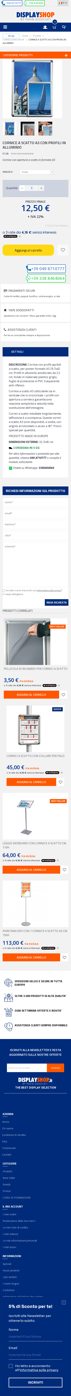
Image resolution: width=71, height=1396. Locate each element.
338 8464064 (36, 3)
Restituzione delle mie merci (19, 1221)
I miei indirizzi (10, 1234)
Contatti (7, 1154)
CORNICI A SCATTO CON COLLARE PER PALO (35, 756)
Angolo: (8, 171)
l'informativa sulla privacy (49, 590)
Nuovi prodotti (11, 1270)
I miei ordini (9, 1214)
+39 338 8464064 (47, 278)
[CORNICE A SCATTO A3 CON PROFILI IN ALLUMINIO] (10, 129)
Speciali (7, 1263)
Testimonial (9, 1148)
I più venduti (10, 1277)
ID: (4, 153)
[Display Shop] (35, 16)
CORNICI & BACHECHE (13, 39)
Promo (7, 1191)
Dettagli (17, 352)
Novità (7, 1184)
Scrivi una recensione (22, 153)
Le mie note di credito (15, 1227)
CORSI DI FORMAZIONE (17, 1197)
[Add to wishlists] (63, 695)
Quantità (11, 188)
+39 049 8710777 (47, 268)
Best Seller (9, 1178)
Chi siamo (8, 1128)
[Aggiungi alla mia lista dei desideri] (62, 250)
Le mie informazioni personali (20, 1240)
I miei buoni (9, 1247)
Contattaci (9, 1290)
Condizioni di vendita (14, 1135)
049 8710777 (14, 3)
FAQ (5, 1141)
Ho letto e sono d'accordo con (34, 590)
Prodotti (37, 35)
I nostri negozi (11, 1283)
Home (25, 35)
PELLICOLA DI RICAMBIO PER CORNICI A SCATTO (35, 669)
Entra (46, 24)
